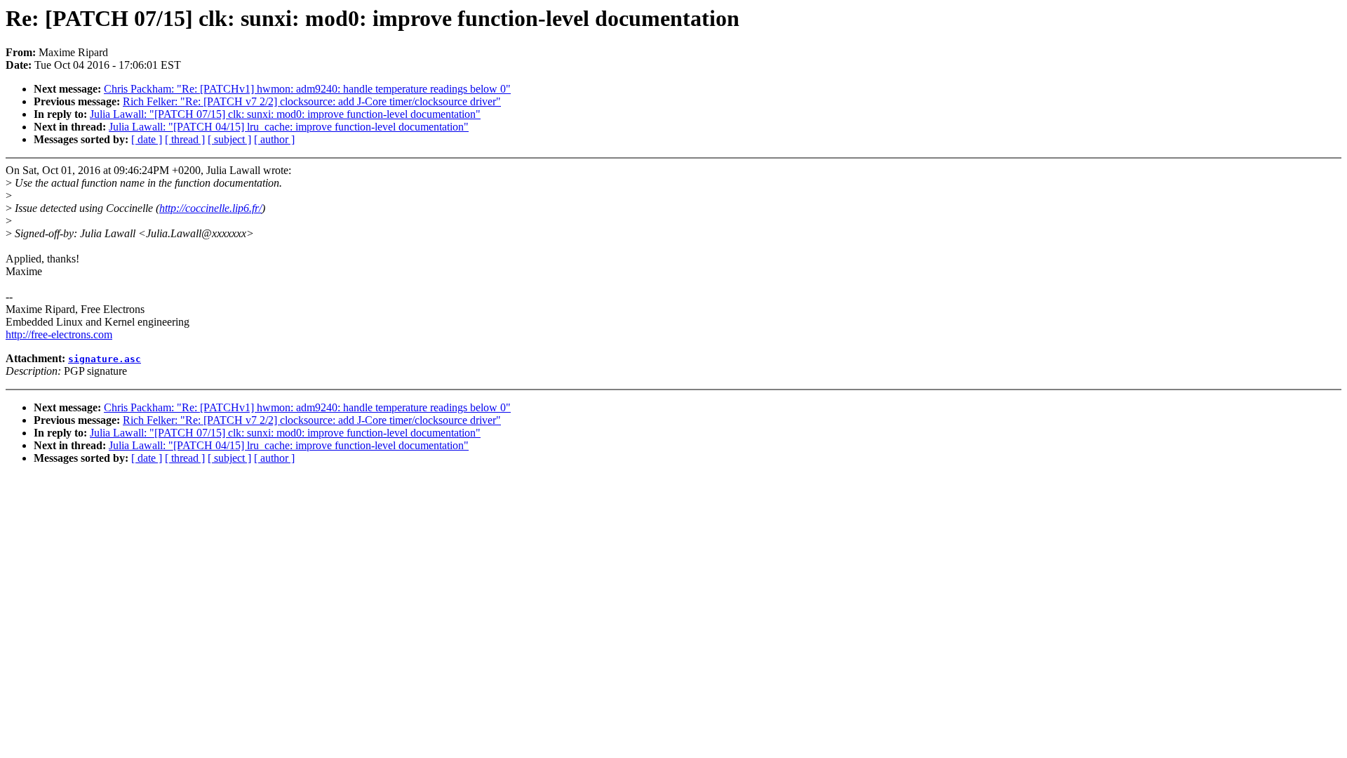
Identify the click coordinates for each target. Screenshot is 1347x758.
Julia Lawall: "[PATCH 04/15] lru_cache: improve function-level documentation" (289, 127)
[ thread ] (185, 139)
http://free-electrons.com (59, 334)
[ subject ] (229, 139)
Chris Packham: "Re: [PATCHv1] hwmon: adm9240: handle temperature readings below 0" (307, 89)
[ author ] (274, 139)
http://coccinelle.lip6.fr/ (210, 208)
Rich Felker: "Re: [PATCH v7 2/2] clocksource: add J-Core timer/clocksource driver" (312, 101)
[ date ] (146, 139)
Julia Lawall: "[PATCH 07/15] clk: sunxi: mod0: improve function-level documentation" (285, 114)
